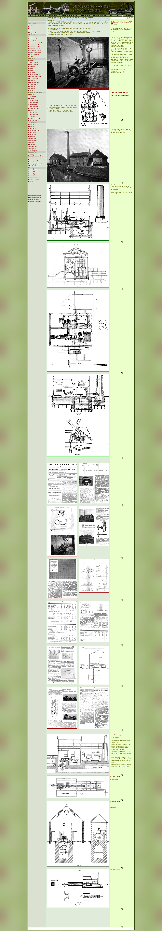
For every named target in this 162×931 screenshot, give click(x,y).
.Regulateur (31, 80)
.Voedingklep (32, 116)
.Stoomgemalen (32, 146)
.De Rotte (31, 182)
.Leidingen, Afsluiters (34, 118)
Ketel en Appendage (100, 15)
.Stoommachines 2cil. (34, 45)
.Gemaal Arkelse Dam (34, 178)
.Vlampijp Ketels (33, 102)
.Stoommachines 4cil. (34, 49)
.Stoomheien (32, 132)
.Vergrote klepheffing (34, 199)
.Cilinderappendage (34, 82)
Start (31, 15)
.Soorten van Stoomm (34, 39)
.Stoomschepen (32, 140)
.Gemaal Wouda (33, 172)
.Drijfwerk (31, 126)
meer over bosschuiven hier (120, 95)
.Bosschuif (31, 70)
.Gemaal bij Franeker (34, 174)
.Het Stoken (31, 98)
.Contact (30, 25)
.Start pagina (32, 23)
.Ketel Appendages (33, 120)
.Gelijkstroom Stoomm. (34, 51)
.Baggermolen (32, 134)
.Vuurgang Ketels (33, 100)
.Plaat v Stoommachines (35, 162)
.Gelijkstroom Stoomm (34, 195)
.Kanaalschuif (32, 72)
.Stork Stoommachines (34, 158)
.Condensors (32, 88)
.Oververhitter (32, 110)
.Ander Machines (33, 150)
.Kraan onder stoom (34, 130)
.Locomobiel (31, 144)
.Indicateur (31, 57)
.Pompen (30, 90)
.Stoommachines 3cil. (34, 47)
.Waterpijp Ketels (33, 104)
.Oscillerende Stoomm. (35, 53)
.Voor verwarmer (33, 114)
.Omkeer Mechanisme (34, 76)
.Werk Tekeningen (33, 166)
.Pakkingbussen (33, 84)
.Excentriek (31, 66)
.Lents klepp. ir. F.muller (35, 201)
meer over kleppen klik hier (119, 92)
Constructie (128, 15)
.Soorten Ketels (32, 96)
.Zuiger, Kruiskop (33, 63)
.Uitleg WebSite (32, 33)
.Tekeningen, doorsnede (35, 164)
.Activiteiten (31, 31)
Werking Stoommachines (69, 15)
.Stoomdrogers (32, 112)
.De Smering (31, 86)
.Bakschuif (31, 68)
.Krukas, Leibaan (33, 64)
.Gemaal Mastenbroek (34, 170)
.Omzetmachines (33, 78)
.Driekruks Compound (34, 197)
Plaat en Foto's (115, 15)
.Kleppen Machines (34, 74)
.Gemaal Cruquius (33, 176)
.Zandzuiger (31, 136)
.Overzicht (31, 37)
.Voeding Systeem (33, 55)
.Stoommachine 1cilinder (35, 43)
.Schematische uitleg (34, 41)
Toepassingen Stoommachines (47, 15)
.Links (30, 27)
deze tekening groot (117, 735)
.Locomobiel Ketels (33, 108)
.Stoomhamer (32, 128)
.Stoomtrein (31, 142)
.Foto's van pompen (34, 160)
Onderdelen (86, 15)
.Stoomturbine (32, 148)
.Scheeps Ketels (33, 106)
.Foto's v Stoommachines (35, 156)
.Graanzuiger (32, 138)
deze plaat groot (115, 776)
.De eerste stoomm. (34, 180)
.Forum (30, 29)
